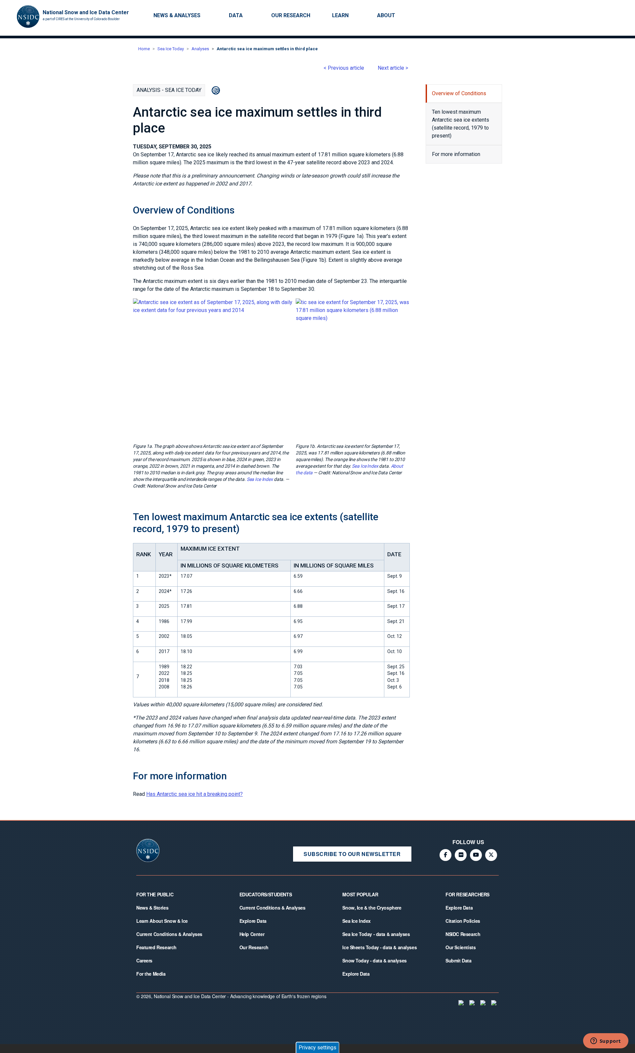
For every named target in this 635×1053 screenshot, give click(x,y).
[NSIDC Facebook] (445, 855)
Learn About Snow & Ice (162, 920)
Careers (144, 960)
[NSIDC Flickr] (461, 855)
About (386, 15)
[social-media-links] (445, 16)
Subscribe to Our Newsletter (352, 854)
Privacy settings (317, 1047)
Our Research (290, 15)
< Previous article (343, 68)
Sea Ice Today (170, 48)
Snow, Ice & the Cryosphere (371, 907)
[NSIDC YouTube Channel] (476, 855)
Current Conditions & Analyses (169, 934)
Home (144, 48)
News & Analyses (176, 15)
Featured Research (156, 947)
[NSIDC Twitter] (491, 855)
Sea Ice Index (260, 479)
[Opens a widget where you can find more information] (605, 1041)
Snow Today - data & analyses (374, 960)
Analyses (200, 48)
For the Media (151, 973)
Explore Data (253, 920)
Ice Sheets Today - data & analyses (379, 947)
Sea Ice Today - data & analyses (376, 934)
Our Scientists (460, 947)
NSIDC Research (462, 934)
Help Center (251, 934)
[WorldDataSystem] (460, 1002)
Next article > (393, 68)
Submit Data (458, 960)
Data (236, 15)
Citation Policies (462, 920)
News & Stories (152, 907)
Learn (340, 15)
